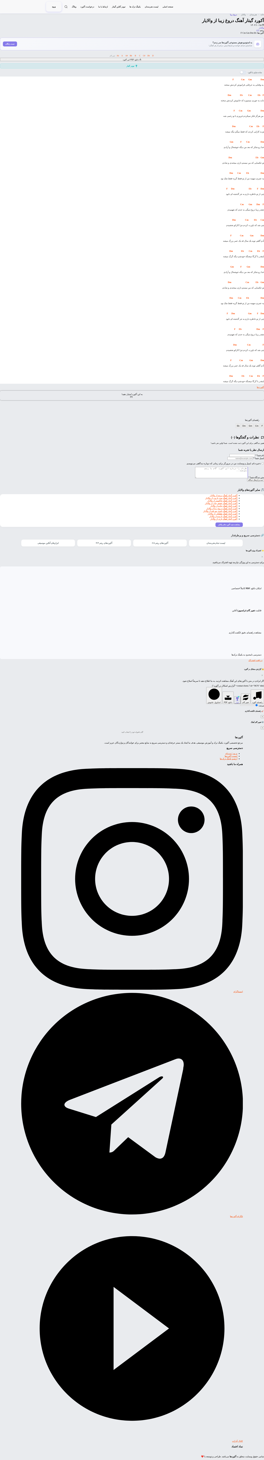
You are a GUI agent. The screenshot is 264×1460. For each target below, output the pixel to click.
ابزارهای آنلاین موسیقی (48, 543)
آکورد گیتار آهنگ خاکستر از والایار (222, 501)
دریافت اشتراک (255, 660)
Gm (250, 426)
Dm (244, 426)
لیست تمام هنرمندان (216, 543)
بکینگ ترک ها (135, 7)
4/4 (257, 30)
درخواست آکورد (87, 7)
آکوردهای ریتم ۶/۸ (160, 543)
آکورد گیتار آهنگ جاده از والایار (223, 506)
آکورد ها (260, 387)
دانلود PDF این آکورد (131, 60)
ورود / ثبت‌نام (231, 753)
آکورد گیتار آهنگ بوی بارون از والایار (221, 498)
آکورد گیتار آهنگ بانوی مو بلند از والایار (220, 511)
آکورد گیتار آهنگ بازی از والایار (223, 519)
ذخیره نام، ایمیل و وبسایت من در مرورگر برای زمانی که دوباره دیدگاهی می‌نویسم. (223, 463)
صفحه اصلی (168, 7)
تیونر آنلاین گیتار (118, 7)
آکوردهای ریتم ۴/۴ (104, 543)
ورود (54, 7)
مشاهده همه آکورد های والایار (229, 525)
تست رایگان (10, 44)
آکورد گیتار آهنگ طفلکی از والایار (222, 514)
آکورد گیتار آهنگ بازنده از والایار (223, 516)
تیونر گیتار (130, 66)
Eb (238, 426)
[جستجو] (66, 6)
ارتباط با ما (103, 7)
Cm (256, 426)
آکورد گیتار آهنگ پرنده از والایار (223, 495)
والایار (261, 28)
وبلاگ (74, 7)
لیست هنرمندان (151, 7)
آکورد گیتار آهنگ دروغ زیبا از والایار (221, 508)
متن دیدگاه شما (256, 477)
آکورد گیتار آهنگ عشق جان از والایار (221, 503)
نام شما (259, 455)
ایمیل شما (258, 458)
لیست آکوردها (231, 756)
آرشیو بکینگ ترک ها (228, 759)
